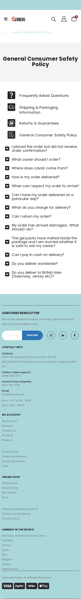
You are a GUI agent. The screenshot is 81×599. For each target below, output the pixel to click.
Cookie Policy (10, 518)
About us (7, 426)
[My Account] (63, 19)
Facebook (75, 335)
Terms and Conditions (16, 514)
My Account (9, 421)
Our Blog (7, 435)
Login (5, 466)
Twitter (63, 335)
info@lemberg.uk (13, 394)
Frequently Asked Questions (20, 509)
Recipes (7, 440)
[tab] (41, 149)
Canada (7, 540)
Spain (5, 550)
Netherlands (10, 569)
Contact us (9, 430)
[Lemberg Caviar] (18, 19)
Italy (4, 555)
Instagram (51, 335)
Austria (6, 564)
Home (5, 32)
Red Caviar (9, 492)
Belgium (7, 559)
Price (5, 497)
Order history (10, 452)
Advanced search (13, 461)
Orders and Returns (14, 456)
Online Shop (10, 483)
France (6, 545)
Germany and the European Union (24, 536)
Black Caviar (10, 488)
